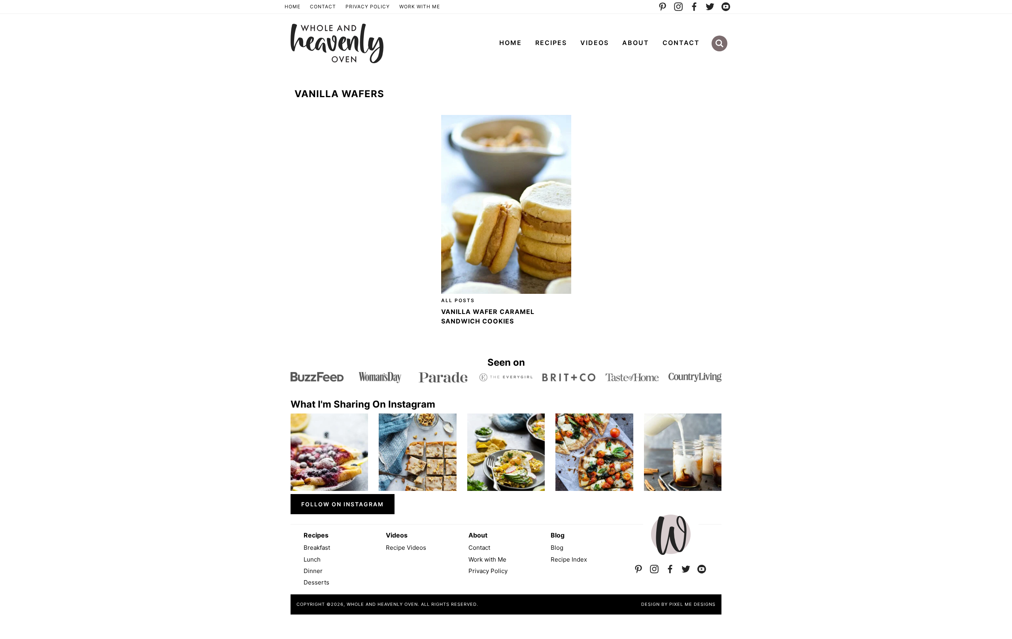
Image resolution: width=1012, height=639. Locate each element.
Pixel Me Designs (692, 604)
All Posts (458, 300)
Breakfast (317, 547)
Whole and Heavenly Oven (337, 43)
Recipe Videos (406, 547)
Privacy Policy (368, 6)
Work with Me (487, 559)
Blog (557, 547)
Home (292, 6)
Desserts (316, 582)
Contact (323, 6)
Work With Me (419, 6)
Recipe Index (569, 559)
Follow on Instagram (342, 504)
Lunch (312, 559)
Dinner (313, 571)
